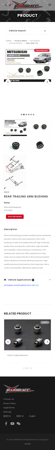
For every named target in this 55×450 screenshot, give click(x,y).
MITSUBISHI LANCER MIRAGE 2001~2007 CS (21, 285)
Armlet (27, 444)
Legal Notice (9, 407)
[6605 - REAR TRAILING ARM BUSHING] (27, 64)
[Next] (47, 82)
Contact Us (8, 399)
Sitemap (7, 412)
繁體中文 (7, 416)
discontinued (15, 216)
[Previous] (8, 82)
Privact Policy (9, 403)
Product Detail (21, 41)
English (32, 416)
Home (8, 41)
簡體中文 (20, 416)
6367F (44, 322)
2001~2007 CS (32, 43)
